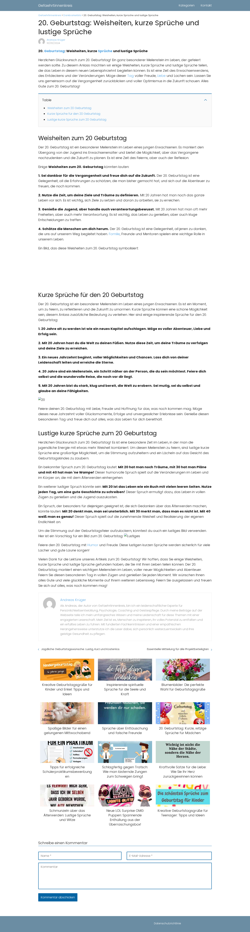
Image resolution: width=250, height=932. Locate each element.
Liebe (161, 75)
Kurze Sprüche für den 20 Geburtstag (73, 114)
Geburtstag (54, 51)
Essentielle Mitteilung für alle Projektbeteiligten (178, 649)
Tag (130, 75)
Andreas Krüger (56, 40)
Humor (92, 545)
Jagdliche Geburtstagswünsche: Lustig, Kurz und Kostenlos (80, 649)
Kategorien (187, 5)
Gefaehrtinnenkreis (55, 5)
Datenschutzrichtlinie (167, 923)
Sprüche (105, 51)
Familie (114, 234)
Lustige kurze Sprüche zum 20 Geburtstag (76, 119)
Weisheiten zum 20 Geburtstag (69, 108)
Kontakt (206, 5)
